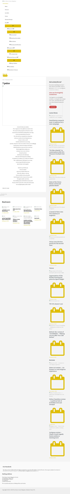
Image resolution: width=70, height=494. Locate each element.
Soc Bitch (7, 13)
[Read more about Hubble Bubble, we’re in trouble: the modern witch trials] (28, 218)
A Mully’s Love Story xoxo (6, 210)
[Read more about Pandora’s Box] (37, 206)
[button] (5, 76)
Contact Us (11, 48)
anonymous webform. (54, 89)
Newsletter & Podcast (13, 70)
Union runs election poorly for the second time (56, 243)
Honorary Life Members (16, 44)
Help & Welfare (14, 63)
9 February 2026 (52, 144)
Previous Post (3, 194)
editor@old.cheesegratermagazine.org (11, 470)
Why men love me (17, 209)
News (6, 6)
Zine (3, 79)
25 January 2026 (52, 299)
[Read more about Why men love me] (17, 206)
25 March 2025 (52, 457)
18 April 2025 (52, 424)
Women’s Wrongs (8, 19)
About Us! (11, 28)
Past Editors (13, 41)
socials (55, 88)
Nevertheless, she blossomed (28, 210)
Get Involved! (13, 35)
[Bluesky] (6, 74)
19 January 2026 (52, 357)
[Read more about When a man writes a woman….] (17, 217)
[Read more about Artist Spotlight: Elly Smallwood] (3, 216)
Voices (6, 16)
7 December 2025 (53, 391)
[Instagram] (3, 74)
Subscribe (53, 107)
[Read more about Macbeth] (36, 216)
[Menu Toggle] (13, 25)
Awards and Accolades (15, 38)
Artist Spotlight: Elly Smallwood (6, 219)
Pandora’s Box (38, 209)
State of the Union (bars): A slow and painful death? (55, 183)
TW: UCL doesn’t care (56, 304)
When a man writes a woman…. (16, 220)
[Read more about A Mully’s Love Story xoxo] (7, 207)
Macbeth (36, 218)
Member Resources (13, 57)
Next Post (2, 195)
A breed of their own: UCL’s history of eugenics (56, 213)
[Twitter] (4, 74)
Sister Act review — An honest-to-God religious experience (57, 369)
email (58, 88)
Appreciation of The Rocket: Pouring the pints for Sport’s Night (56, 277)
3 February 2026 (52, 265)
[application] (8, 22)
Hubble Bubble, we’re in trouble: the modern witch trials (28, 222)
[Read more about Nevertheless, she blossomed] (28, 207)
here (37, 470)
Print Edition (11, 66)
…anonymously (14, 54)
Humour (7, 9)
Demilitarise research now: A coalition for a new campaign (56, 122)
